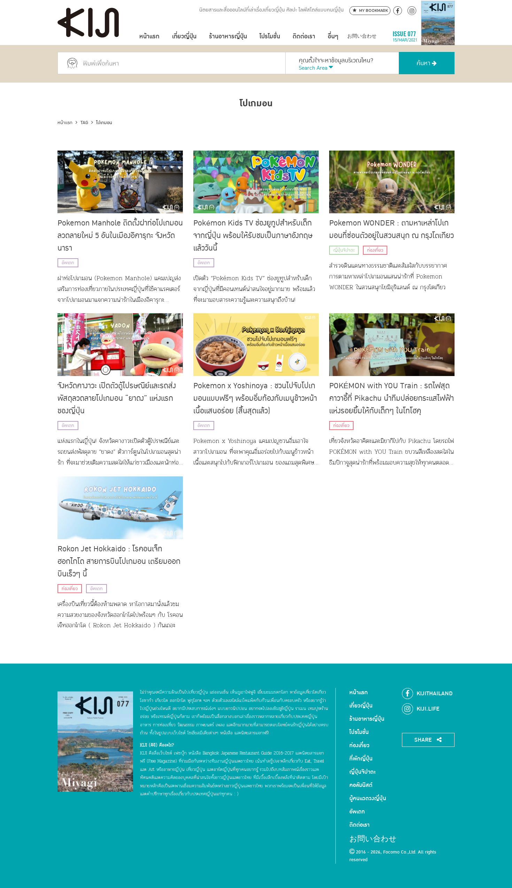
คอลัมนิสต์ (360, 785)
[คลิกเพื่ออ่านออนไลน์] (438, 36)
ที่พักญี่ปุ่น (361, 758)
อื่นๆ (333, 36)
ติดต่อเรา (304, 36)
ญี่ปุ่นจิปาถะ (344, 250)
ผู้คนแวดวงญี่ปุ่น (367, 798)
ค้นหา (424, 63)
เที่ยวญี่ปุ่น (184, 36)
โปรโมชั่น (269, 36)
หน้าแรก (149, 36)
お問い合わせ (362, 36)
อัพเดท (68, 262)
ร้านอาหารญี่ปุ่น (228, 36)
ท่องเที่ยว (375, 250)
